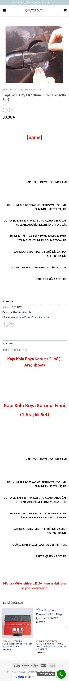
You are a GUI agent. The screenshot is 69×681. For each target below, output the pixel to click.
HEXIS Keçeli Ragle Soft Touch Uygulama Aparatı (17, 645)
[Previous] (2, 634)
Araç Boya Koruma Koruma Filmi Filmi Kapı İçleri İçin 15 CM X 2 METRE (51, 646)
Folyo (22, 672)
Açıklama (8, 343)
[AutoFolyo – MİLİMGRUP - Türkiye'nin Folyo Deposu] (34, 10)
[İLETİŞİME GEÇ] (61, 674)
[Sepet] (65, 10)
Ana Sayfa (8, 89)
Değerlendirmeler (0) (14, 350)
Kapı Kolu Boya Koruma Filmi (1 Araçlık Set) (30, 317)
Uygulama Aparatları (29, 89)
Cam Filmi (12, 672)
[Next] (66, 634)
